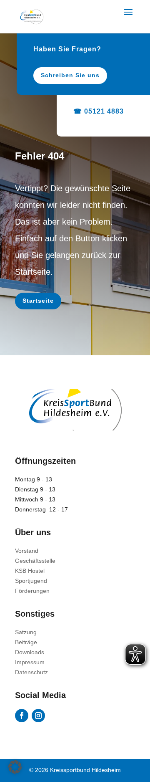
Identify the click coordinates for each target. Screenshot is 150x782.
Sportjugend (31, 580)
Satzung (26, 632)
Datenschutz (31, 672)
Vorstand (26, 550)
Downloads (29, 652)
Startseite (38, 300)
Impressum (30, 662)
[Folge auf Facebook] (21, 715)
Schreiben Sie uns (70, 75)
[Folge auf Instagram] (38, 715)
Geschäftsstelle (35, 560)
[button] (15, 767)
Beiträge (26, 642)
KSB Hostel (30, 570)
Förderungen (32, 590)
